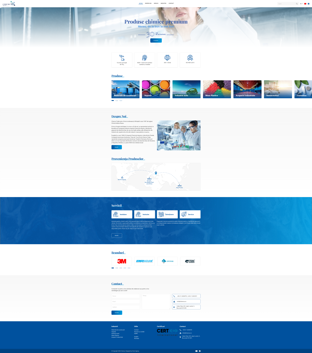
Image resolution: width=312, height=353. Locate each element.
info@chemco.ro (181, 301)
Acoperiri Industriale (117, 337)
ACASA (141, 3)
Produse (156, 40)
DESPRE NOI (148, 3)
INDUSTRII (163, 3)
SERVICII (156, 3)
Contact (136, 330)
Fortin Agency (135, 351)
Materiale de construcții (118, 330)
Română (136, 338)
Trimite (117, 312)
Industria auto (115, 333)
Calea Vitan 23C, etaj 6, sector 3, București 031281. (186, 307)
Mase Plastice (115, 335)
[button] (113, 100)
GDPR (136, 333)
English (136, 336)
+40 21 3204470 (187, 330)
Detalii (116, 147)
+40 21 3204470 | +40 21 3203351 (187, 296)
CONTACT (171, 3)
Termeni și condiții (139, 331)
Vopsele (113, 331)
